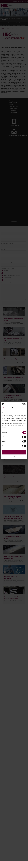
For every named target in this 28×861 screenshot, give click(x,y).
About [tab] (23, 407)
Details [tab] (14, 407)
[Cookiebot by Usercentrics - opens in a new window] (20, 404)
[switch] (24, 437)
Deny (14, 456)
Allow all (14, 452)
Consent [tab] (5, 407)
